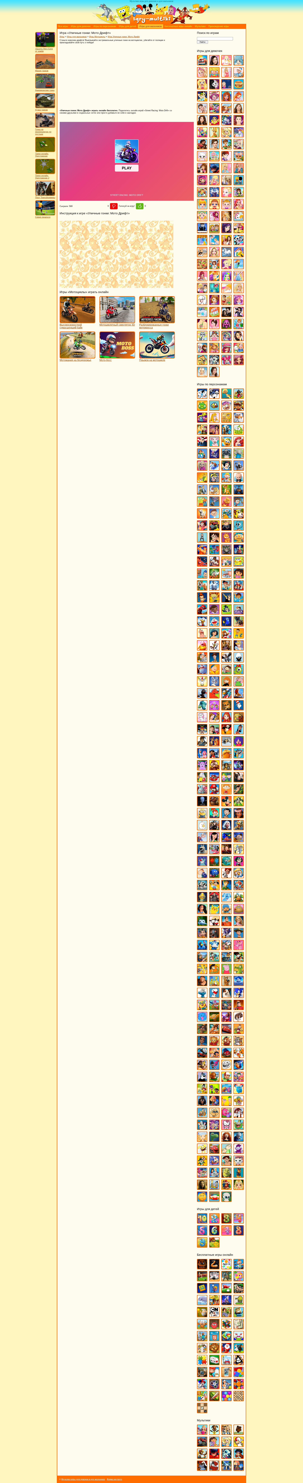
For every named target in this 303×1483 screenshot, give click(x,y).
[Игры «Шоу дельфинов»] (214, 1176)
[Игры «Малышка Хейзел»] (226, 207)
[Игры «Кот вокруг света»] (202, 1327)
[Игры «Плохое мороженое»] (238, 1363)
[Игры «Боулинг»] (214, 1279)
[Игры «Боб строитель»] (226, 481)
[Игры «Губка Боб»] (238, 565)
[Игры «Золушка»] (238, 649)
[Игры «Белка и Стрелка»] (214, 469)
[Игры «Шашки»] (202, 1411)
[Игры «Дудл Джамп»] (238, 1303)
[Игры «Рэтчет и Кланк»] (226, 960)
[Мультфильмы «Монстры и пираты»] (238, 1457)
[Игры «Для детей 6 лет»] (214, 1234)
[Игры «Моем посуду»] (238, 219)
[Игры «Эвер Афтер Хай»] (238, 363)
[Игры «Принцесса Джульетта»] (226, 279)
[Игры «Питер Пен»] (226, 888)
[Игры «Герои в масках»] (214, 553)
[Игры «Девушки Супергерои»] (214, 124)
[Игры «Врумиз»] (238, 517)
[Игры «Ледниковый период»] (226, 745)
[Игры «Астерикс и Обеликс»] (202, 457)
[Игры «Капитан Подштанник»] (202, 673)
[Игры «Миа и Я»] (214, 219)
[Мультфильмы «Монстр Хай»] (226, 1457)
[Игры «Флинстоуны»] (202, 1116)
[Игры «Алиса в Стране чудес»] (202, 433)
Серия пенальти (42, 217)
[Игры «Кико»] (214, 685)
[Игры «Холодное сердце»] (202, 351)
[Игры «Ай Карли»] (214, 64)
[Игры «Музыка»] (202, 231)
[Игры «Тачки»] (226, 1032)
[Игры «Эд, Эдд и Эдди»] (214, 1188)
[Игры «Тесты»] (214, 327)
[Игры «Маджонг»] (238, 1327)
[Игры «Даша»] (238, 577)
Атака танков (41, 110)
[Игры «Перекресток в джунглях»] (214, 876)
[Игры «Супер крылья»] (214, 1008)
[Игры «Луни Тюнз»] (238, 757)
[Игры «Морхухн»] (238, 828)
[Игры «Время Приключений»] (226, 517)
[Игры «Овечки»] (238, 1351)
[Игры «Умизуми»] (238, 1080)
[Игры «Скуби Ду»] (226, 984)
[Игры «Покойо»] (226, 912)
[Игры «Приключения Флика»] (202, 924)
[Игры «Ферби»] (238, 1092)
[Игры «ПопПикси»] (202, 279)
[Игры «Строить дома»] (214, 315)
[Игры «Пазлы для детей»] (202, 1363)
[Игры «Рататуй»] (214, 936)
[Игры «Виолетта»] (202, 112)
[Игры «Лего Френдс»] (202, 171)
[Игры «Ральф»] (226, 924)
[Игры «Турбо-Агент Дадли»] (202, 1080)
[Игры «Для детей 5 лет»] (202, 1234)
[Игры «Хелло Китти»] (226, 1128)
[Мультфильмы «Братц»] (226, 1433)
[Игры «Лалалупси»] (238, 159)
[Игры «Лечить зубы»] (226, 171)
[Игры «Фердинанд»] (202, 1104)
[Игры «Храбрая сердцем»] (226, 1140)
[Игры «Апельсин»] (226, 445)
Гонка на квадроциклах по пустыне (43, 131)
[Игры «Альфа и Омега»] (226, 433)
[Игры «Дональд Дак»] (202, 625)
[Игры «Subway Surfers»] (238, 409)
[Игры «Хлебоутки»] (238, 1128)
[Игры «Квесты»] (226, 1315)
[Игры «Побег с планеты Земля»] (238, 888)
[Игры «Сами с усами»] (202, 972)
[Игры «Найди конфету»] (226, 1339)
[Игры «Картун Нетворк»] (214, 1315)
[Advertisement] (105, 76)
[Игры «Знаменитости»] (214, 147)
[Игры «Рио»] (202, 948)
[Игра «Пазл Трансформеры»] (45, 195)
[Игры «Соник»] (238, 996)
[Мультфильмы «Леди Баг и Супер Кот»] (214, 1457)
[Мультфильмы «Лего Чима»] (202, 1457)
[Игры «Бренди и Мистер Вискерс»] (214, 493)
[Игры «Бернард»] (238, 469)
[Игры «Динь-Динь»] (214, 136)
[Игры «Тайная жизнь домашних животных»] (238, 1020)
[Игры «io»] (214, 1267)
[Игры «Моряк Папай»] (202, 840)
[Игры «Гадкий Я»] (226, 529)
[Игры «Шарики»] (226, 1399)
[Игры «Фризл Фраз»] (226, 1116)
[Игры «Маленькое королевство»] (226, 781)
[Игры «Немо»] (226, 840)
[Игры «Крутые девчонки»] (202, 733)
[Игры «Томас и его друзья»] (202, 1056)
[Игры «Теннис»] (226, 1387)
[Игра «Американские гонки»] (45, 88)
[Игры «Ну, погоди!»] (214, 852)
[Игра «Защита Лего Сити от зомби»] (45, 46)
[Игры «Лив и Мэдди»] (238, 171)
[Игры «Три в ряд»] (238, 1387)
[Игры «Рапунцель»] (238, 924)
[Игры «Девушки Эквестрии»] (226, 124)
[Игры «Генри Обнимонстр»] (238, 541)
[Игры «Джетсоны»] (238, 589)
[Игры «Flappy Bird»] (214, 409)
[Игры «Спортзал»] (226, 303)
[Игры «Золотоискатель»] (202, 1315)
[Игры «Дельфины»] (202, 1303)
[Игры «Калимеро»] (238, 661)
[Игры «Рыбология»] (214, 960)
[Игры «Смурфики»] (202, 996)
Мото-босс (105, 360)
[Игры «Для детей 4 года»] (238, 1222)
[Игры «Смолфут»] (238, 984)
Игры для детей (127, 26)
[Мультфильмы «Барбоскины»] (214, 1433)
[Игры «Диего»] (238, 601)
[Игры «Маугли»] (238, 792)
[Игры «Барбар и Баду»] (238, 457)
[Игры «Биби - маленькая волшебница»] (202, 481)
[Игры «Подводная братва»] (202, 900)
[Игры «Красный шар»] (214, 1327)
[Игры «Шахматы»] (238, 1399)
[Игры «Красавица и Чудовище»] (214, 721)
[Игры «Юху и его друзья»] (226, 1200)
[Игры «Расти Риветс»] (202, 936)
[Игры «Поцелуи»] (214, 279)
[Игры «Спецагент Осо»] (202, 1008)
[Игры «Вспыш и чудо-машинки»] (214, 529)
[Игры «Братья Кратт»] (202, 493)
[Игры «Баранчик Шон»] (226, 457)
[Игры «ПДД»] (226, 1363)
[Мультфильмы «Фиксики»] (238, 1469)
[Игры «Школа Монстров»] (214, 363)
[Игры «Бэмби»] (226, 493)
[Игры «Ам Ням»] (238, 433)
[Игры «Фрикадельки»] (238, 1116)
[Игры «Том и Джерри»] (238, 1044)
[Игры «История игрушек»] (214, 661)
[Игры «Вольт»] (202, 517)
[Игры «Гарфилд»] (226, 541)
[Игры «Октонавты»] (226, 864)
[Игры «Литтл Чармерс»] (202, 183)
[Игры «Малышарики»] (202, 792)
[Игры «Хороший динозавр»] (214, 1140)
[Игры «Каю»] (214, 673)
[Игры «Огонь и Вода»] (214, 864)
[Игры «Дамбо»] (226, 577)
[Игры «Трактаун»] (226, 1056)
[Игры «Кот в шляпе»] (238, 709)
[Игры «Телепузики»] (238, 1032)
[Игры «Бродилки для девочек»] (226, 88)
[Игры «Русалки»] (214, 291)
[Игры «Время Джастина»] (214, 517)
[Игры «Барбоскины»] (202, 469)
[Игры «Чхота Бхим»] (226, 1164)
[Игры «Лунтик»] (202, 769)
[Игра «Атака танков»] (45, 107)
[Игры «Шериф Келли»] (238, 1164)
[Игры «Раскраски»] (202, 1387)
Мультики (200, 26)
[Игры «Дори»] (226, 625)
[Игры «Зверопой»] (202, 649)
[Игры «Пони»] (238, 267)
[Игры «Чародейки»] (214, 351)
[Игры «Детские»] (214, 1303)
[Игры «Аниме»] (238, 64)
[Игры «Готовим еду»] (226, 112)
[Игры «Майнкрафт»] (202, 1339)
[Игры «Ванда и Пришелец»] (202, 505)
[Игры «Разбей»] (226, 1375)
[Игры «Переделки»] (238, 255)
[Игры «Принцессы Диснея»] (238, 279)
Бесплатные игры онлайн (178, 26)
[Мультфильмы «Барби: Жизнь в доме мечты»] (202, 1433)
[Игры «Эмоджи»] (202, 1200)
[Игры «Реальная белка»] (226, 936)
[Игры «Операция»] (214, 243)
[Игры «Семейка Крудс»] (202, 984)
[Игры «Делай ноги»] (214, 589)
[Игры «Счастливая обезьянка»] (214, 1020)
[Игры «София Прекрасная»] (214, 303)
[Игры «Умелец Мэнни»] (226, 1080)
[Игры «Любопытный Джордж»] (214, 769)
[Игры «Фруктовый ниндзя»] (214, 1399)
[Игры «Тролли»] (214, 1068)
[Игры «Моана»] (238, 816)
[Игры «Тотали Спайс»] (214, 1056)
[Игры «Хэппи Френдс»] (202, 1152)
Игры (62, 36)
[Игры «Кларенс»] (238, 685)
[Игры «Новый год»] (226, 1351)
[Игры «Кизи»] (238, 673)
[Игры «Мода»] (226, 219)
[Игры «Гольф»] (226, 1291)
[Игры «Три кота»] (238, 1056)
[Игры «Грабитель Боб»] (238, 1291)
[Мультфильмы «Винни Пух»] (238, 1433)
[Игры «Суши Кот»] (202, 1020)
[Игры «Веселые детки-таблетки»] (214, 100)
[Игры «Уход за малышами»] (214, 339)
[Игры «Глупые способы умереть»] (214, 1291)
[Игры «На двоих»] (214, 231)
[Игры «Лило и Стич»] (214, 757)
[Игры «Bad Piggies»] (202, 409)
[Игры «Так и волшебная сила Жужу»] (202, 1032)
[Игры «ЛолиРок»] (214, 183)
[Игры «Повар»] (214, 267)
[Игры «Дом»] (238, 613)
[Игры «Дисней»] (226, 1303)
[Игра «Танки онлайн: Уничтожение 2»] (45, 173)
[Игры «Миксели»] (238, 804)
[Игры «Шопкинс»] (226, 363)
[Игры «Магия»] (214, 195)
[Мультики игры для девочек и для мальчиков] (151, 23)
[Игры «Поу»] (238, 912)
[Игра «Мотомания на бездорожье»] (77, 357)
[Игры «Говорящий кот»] (226, 553)
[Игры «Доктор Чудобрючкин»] (226, 613)
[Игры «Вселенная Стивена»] (202, 529)
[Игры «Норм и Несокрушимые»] (202, 852)
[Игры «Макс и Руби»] (202, 781)
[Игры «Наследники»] (226, 231)
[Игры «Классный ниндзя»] (202, 697)
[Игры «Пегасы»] (226, 255)
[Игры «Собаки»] (202, 303)
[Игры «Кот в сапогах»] (226, 709)
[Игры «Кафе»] (226, 147)
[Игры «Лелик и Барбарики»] (238, 745)
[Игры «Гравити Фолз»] (214, 565)
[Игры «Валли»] (238, 493)
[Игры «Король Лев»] (238, 697)
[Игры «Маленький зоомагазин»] (238, 195)
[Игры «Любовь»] (238, 183)
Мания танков (41, 71)
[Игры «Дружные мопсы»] (238, 625)
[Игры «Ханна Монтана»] (238, 339)
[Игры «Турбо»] (238, 1068)
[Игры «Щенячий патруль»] (238, 1176)
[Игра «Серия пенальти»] (45, 215)
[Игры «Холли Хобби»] (202, 1140)
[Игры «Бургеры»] (238, 88)
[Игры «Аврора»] (214, 421)
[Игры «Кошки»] (202, 159)
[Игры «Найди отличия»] (238, 1339)
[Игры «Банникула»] (214, 457)
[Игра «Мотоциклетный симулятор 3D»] (117, 321)
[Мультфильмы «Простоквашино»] (214, 1469)
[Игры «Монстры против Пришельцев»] (226, 828)
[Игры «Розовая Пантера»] (238, 948)
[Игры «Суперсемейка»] (238, 1008)
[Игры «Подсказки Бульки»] (226, 900)
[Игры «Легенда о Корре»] (202, 745)
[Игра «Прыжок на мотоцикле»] (157, 357)
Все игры (63, 26)
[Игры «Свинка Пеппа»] (226, 972)
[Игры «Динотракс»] (202, 613)
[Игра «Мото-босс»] (117, 357)
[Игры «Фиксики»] (214, 1104)
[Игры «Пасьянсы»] (214, 1363)
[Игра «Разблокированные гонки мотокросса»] (157, 321)
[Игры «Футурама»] (202, 1128)
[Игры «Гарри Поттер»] (214, 541)
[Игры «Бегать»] (238, 1267)
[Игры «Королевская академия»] (238, 147)
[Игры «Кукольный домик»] (214, 159)
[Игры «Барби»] (202, 76)
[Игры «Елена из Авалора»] (202, 147)
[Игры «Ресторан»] (202, 291)
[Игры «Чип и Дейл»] (202, 1164)
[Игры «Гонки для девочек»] (214, 112)
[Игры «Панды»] (238, 243)
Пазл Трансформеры (45, 197)
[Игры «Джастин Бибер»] (238, 124)
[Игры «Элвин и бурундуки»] (226, 1188)
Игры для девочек (81, 26)
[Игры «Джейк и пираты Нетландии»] (226, 589)
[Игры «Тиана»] (202, 1044)
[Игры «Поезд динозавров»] (238, 900)
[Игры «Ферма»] (202, 1399)
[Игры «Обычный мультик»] (238, 852)
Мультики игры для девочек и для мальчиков (83, 1479)
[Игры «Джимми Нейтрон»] (202, 601)
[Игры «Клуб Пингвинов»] (226, 697)
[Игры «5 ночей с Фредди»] (202, 1267)
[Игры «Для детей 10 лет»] (202, 1222)
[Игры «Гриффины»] (226, 565)
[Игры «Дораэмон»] (214, 625)
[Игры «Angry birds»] (238, 397)
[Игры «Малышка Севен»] (214, 207)
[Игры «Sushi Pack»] (202, 421)
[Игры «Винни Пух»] (226, 505)
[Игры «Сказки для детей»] (214, 1246)
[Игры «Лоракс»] (226, 757)
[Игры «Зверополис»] (214, 649)
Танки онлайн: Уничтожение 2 (42, 176)
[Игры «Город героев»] (202, 565)
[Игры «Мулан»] (214, 840)
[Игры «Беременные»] (226, 76)
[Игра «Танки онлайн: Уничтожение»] (45, 151)
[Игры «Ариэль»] (238, 445)
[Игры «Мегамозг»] (202, 804)
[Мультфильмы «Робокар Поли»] (226, 1469)
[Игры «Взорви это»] (238, 1279)
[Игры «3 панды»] (214, 397)
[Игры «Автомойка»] (202, 64)
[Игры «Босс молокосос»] (238, 481)
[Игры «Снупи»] (214, 996)
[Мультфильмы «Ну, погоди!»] (202, 1469)
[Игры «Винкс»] (238, 100)
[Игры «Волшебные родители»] (238, 505)
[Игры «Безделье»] (214, 76)
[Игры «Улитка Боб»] (214, 1080)
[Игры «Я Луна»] (214, 375)
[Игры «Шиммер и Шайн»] (202, 1176)
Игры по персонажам (104, 26)
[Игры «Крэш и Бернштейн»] (214, 733)
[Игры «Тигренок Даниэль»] (214, 1044)
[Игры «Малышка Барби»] (202, 207)
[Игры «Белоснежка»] (226, 469)
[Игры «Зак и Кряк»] (238, 637)
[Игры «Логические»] (226, 1327)
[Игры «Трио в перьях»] (202, 1068)
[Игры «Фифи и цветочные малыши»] (238, 1104)
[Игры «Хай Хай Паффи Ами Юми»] (214, 1128)
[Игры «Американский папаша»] (202, 445)
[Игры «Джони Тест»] (214, 601)
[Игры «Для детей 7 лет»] (226, 1234)
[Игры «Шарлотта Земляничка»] (226, 351)
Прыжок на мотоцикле (152, 360)
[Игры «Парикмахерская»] (214, 255)
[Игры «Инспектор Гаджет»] (202, 661)
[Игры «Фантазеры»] (226, 1092)
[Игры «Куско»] (238, 733)
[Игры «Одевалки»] (202, 243)
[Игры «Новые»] (214, 1351)
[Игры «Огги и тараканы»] (202, 864)
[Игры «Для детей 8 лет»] (238, 1234)
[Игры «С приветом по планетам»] (238, 960)
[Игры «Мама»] (238, 207)
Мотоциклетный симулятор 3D (117, 324)
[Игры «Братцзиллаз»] (214, 88)
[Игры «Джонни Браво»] (226, 601)
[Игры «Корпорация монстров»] (202, 709)
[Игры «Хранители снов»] (238, 1140)
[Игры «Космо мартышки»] (214, 709)
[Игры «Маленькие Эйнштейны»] (214, 781)
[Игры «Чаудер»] (238, 1152)
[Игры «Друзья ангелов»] (226, 136)
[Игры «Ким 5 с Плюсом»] (226, 685)
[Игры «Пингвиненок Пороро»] (238, 876)
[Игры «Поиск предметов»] (202, 1375)
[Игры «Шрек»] (226, 1176)
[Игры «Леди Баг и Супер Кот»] (214, 171)
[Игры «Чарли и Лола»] (226, 1152)
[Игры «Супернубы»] (226, 1008)
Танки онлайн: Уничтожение (42, 154)
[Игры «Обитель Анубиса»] (226, 852)
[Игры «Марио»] (214, 792)
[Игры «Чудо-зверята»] (214, 1164)
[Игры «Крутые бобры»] (238, 721)
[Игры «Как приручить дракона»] (226, 661)
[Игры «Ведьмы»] (202, 100)
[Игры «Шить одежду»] (238, 351)
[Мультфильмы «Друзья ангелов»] (226, 1445)
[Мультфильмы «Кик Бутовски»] (238, 1445)
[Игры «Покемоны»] (214, 912)
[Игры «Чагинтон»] (214, 1152)
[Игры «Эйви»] (202, 375)
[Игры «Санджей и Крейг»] (214, 972)
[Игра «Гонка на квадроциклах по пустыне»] (45, 127)
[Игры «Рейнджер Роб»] (238, 936)
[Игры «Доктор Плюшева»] (214, 613)
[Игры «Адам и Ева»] (226, 421)
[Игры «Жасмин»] (214, 637)
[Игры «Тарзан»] (214, 1032)
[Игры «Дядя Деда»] (202, 637)
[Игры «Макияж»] (226, 195)
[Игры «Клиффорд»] (214, 697)
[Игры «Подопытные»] (214, 900)
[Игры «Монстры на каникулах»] (214, 828)
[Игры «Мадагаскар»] (226, 769)
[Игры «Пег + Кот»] (202, 876)
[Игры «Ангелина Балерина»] (214, 445)
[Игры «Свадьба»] (238, 291)
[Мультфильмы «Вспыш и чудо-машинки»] (202, 1445)
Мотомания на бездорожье (75, 360)
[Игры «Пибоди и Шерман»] (226, 876)
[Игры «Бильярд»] (202, 1279)
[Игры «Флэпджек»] (214, 1116)
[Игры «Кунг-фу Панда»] (226, 733)
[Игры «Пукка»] (214, 924)
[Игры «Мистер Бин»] (226, 816)
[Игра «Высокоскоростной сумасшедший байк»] (77, 321)
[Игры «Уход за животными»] (202, 339)
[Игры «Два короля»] (202, 589)
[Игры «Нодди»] (238, 840)
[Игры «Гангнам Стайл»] (202, 541)
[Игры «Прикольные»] (214, 1375)
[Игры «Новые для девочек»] (238, 231)
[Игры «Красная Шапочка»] (226, 721)
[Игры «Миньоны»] (202, 816)
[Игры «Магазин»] (202, 195)
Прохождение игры (218, 26)
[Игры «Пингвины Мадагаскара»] (202, 888)
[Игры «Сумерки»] (226, 315)
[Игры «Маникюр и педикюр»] (202, 219)
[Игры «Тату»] (202, 327)
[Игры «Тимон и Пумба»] (226, 1044)
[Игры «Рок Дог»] (202, 960)
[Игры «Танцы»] (238, 315)
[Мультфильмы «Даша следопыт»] (214, 1445)
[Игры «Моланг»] (202, 828)
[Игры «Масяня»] (226, 792)
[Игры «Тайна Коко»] (226, 1020)
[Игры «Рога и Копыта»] (226, 948)
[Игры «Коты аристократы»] (202, 721)
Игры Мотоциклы (97, 36)
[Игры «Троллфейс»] (226, 1068)
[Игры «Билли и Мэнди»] (214, 481)
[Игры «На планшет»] (214, 1339)
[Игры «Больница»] (238, 76)
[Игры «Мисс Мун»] (214, 816)
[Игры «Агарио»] (226, 1267)
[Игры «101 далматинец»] (202, 397)
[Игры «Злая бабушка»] (226, 649)
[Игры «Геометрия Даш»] (202, 1291)
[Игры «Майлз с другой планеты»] (238, 769)
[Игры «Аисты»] (238, 421)
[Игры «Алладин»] (214, 433)
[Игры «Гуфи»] (214, 577)
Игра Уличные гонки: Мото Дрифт (124, 36)
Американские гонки (44, 90)
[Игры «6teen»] (226, 397)
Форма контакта (114, 1479)
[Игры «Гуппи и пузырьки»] (202, 577)
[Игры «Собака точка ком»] (226, 996)
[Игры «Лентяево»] (202, 757)
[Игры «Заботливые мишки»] (226, 637)
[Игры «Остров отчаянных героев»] (238, 864)
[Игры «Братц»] (202, 88)
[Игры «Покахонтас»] (202, 912)
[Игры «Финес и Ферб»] (226, 1104)
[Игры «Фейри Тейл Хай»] (226, 339)
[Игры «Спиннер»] (214, 1387)
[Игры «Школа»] (202, 363)
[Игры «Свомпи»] (238, 972)
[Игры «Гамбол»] (238, 529)
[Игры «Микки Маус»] (226, 804)
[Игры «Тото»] (226, 327)
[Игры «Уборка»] (238, 327)
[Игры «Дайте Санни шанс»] (238, 112)
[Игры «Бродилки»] (226, 1279)
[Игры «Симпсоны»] (214, 984)
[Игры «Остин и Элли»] (226, 243)
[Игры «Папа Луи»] (202, 255)
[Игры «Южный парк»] (214, 1200)
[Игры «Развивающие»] (238, 1375)
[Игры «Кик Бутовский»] (202, 685)
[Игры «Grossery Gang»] (226, 409)
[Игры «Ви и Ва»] (226, 100)
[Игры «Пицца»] (202, 267)
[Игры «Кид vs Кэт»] (226, 673)
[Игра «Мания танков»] (45, 68)
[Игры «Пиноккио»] (214, 888)
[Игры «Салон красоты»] (226, 291)
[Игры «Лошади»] (226, 183)
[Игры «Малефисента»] (238, 781)
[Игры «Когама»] (238, 1315)
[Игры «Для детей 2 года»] (214, 1222)
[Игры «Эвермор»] (202, 1188)
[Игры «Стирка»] (202, 315)
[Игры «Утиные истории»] (202, 1092)
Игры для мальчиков (150, 26)
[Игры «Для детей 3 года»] (226, 1222)
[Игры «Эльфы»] (238, 1188)
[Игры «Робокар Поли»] (214, 948)
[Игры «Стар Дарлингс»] (238, 303)
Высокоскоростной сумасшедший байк (71, 326)
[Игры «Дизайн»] (202, 136)
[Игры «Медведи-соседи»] (214, 804)
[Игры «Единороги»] (238, 136)
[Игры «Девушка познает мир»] (202, 124)
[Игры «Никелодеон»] (202, 1351)
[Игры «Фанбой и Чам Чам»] (214, 1092)
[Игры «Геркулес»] (202, 553)
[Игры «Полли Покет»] (226, 267)
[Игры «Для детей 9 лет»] (202, 1246)
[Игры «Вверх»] (214, 505)
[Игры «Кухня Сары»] (226, 159)
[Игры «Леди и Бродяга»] (214, 745)
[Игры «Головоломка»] (238, 553)
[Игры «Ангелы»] (226, 64)
